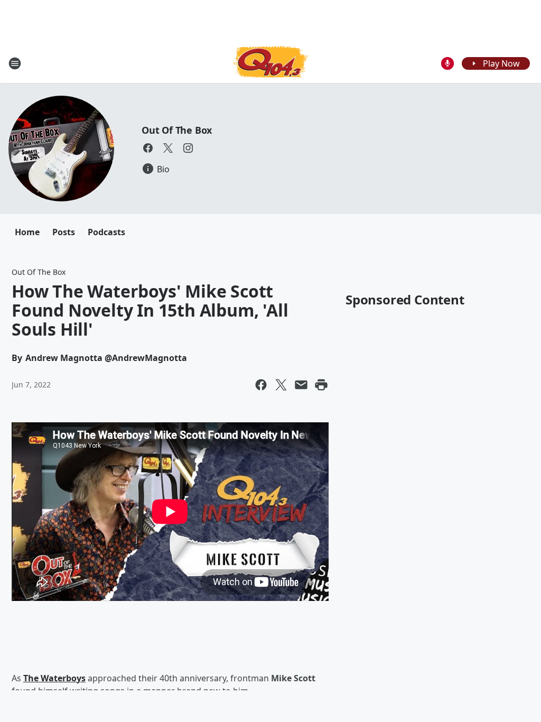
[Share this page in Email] (301, 384)
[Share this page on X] (281, 384)
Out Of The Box (177, 130)
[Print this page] (321, 384)
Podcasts (106, 232)
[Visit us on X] (168, 148)
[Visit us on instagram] (188, 148)
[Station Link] (271, 63)
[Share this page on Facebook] (261, 384)
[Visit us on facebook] (148, 148)
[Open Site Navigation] (14, 63)
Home (27, 232)
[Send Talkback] (447, 63)
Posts (63, 232)
